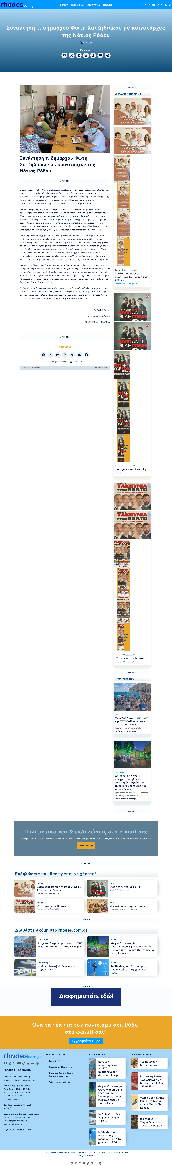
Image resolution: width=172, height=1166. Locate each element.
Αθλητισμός (119, 714)
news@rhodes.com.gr (23, 1117)
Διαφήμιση (54, 1061)
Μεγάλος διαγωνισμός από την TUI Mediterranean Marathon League (131, 721)
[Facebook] (141, 5)
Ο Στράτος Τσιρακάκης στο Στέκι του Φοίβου (151, 1122)
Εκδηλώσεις (77, 5)
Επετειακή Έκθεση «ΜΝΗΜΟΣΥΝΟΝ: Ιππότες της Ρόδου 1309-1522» (152, 1081)
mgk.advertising (28, 1080)
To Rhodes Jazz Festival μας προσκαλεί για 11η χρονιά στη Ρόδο (129, 969)
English (107, 5)
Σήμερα (64, 5)
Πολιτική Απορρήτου (59, 1082)
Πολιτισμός (119, 772)
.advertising (121, 1152)
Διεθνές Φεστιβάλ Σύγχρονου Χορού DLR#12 (109, 1118)
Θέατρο (118, 284)
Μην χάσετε (126, 252)
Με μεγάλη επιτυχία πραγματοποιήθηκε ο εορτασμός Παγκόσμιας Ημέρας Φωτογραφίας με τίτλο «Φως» (131, 782)
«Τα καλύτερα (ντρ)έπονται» (127, 906)
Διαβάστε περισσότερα (126, 731)
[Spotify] (170, 5)
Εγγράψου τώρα (86, 845)
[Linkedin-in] (166, 5)
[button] (64, 55)
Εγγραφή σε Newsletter (61, 1067)
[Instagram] (145, 5)
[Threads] (162, 5)
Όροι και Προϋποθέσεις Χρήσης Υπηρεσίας (61, 1074)
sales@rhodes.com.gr (13, 1124)
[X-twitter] (149, 5)
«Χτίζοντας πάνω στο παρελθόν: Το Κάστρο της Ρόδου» (131, 277)
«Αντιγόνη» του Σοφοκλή (130, 469)
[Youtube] (153, 5)
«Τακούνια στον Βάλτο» (129, 658)
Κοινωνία (87, 42)
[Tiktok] (158, 5)
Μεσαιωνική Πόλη (130, 284)
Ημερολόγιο (93, 5)
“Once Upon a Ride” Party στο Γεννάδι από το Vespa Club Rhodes (152, 1102)
